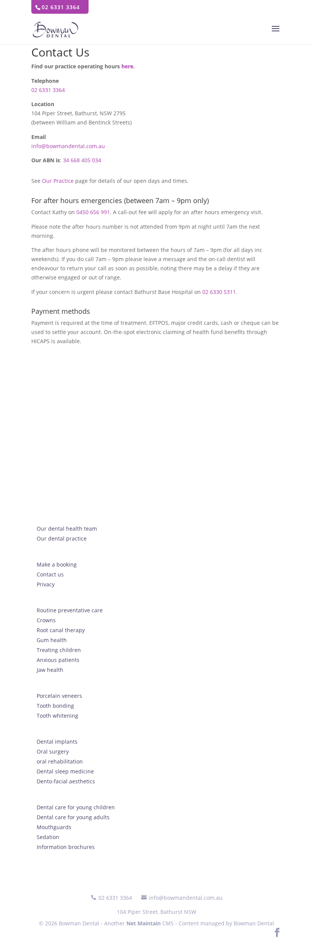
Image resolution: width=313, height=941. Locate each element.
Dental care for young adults (73, 817)
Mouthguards (54, 827)
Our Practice (58, 180)
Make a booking (57, 564)
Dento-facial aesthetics (66, 781)
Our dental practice (62, 538)
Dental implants (57, 741)
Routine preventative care (70, 610)
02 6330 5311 (219, 291)
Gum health (52, 640)
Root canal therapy (61, 630)
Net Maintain (143, 923)
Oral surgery (53, 751)
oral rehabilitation (60, 761)
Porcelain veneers (59, 695)
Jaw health (50, 669)
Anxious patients (58, 659)
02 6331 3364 (48, 90)
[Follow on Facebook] (277, 933)
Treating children (59, 650)
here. (128, 66)
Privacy (46, 584)
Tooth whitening (57, 715)
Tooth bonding (55, 705)
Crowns (46, 620)
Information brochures (66, 847)
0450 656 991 (93, 212)
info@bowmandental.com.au (68, 146)
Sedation (48, 837)
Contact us (50, 574)
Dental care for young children (76, 807)
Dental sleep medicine (65, 771)
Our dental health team (67, 528)
